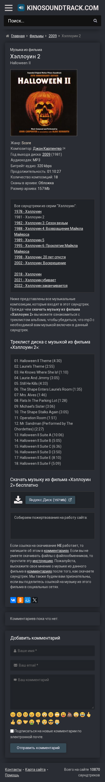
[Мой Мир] (27, 600)
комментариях (56, 551)
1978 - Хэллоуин (28, 211)
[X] (35, 600)
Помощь (12, 775)
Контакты (13, 769)
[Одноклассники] (20, 600)
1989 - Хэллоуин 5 (29, 240)
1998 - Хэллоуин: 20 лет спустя (40, 257)
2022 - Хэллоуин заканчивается (41, 286)
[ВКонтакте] (13, 600)
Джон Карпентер (47, 149)
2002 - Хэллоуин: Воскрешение (40, 263)
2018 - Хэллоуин (28, 274)
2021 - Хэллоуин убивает (35, 280)
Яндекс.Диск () (48, 500)
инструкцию (43, 561)
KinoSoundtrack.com (62, 8)
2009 (46, 154)
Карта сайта (35, 769)
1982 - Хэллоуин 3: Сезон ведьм (41, 223)
